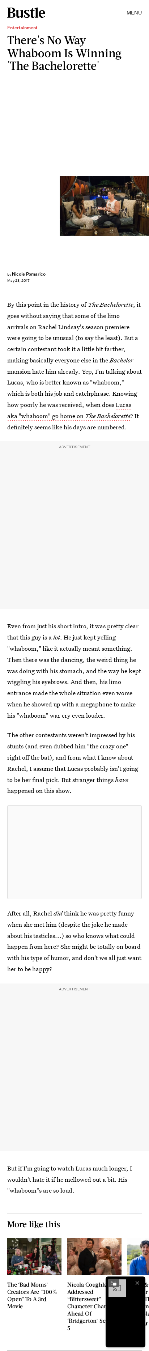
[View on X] (74, 852)
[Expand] (113, 1283)
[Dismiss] (137, 1283)
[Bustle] (26, 12)
